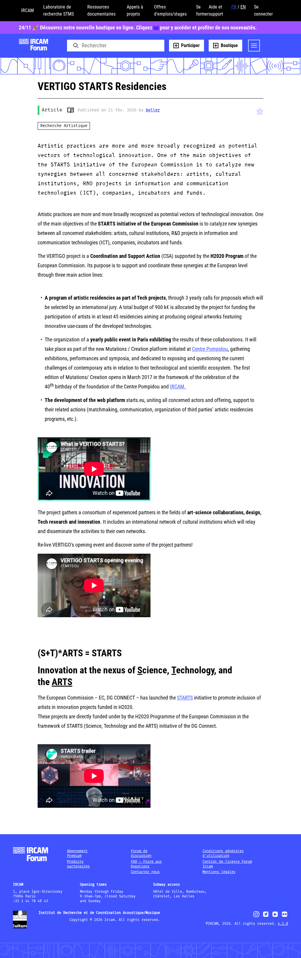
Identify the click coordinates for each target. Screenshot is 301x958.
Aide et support (216, 10)
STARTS (185, 698)
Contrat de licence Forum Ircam (227, 864)
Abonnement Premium (77, 853)
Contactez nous (145, 872)
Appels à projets (135, 10)
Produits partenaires (78, 864)
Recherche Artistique (63, 126)
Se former (202, 10)
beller (153, 110)
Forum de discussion (141, 853)
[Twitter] (265, 916)
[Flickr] (284, 916)
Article (52, 110)
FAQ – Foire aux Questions (146, 864)
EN (243, 7)
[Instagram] (256, 916)
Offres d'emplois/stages (170, 10)
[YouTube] (275, 916)
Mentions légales (219, 872)
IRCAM (27, 10)
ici (156, 27)
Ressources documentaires (101, 10)
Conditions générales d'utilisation (223, 853)
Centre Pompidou (210, 349)
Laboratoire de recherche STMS (58, 10)
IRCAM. (178, 386)
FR (233, 7)
